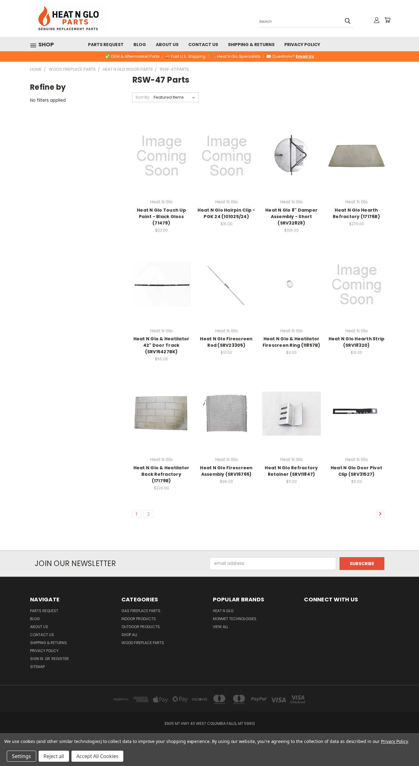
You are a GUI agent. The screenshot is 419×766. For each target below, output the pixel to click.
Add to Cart (161, 166)
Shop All (129, 634)
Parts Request (106, 44)
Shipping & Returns (251, 44)
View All (220, 626)
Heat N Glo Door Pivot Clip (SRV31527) (356, 471)
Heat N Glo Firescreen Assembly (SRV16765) (226, 471)
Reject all (54, 756)
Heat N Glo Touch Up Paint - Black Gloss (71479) (161, 216)
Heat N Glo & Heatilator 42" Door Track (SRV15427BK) (161, 345)
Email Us (305, 56)
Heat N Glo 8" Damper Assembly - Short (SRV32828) (291, 216)
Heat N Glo (223, 610)
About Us (167, 44)
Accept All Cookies (97, 756)
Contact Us (203, 44)
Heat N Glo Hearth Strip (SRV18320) (357, 342)
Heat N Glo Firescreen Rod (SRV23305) (226, 342)
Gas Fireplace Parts (140, 610)
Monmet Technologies (234, 618)
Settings (21, 756)
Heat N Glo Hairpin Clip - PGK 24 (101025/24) (226, 213)
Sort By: (143, 97)
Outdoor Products (140, 626)
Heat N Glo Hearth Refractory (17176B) (356, 213)
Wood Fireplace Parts (142, 642)
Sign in (37, 658)
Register (60, 658)
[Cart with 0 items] (387, 20)
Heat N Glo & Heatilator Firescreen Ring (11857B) (292, 342)
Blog (139, 44)
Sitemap (37, 666)
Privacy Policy (302, 44)
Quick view (161, 143)
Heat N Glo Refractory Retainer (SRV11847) (291, 471)
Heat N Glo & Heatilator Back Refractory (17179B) (161, 474)
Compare (159, 155)
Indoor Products (138, 618)
